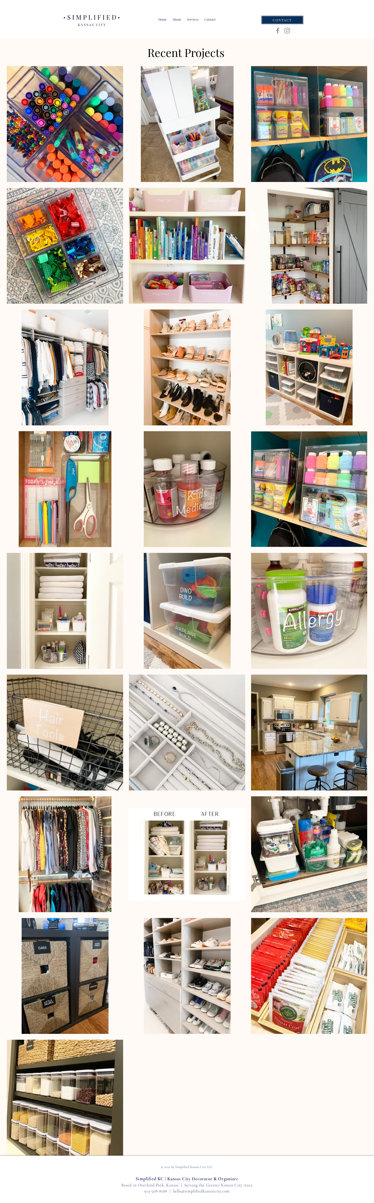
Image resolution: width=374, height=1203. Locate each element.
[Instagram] (287, 30)
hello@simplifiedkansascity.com (201, 1191)
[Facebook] (277, 30)
